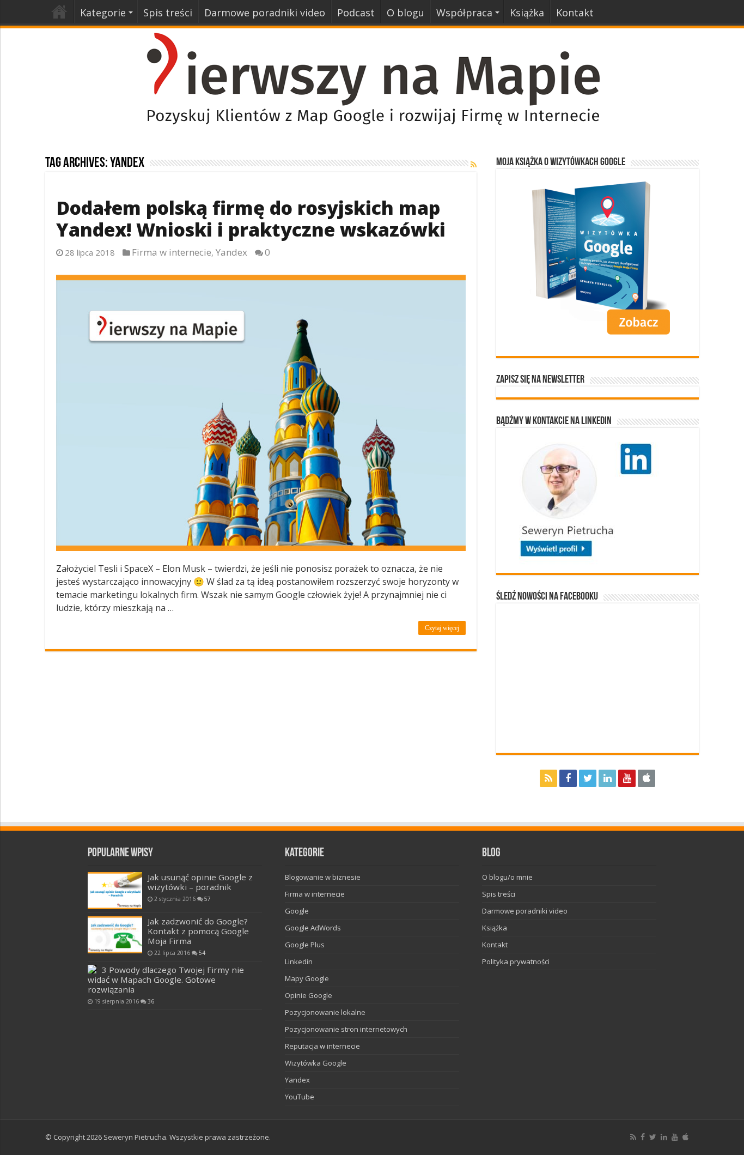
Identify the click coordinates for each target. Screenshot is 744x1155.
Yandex (231, 252)
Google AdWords (313, 928)
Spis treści (167, 12)
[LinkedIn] (607, 778)
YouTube (299, 1097)
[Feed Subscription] (474, 164)
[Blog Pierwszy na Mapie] (372, 78)
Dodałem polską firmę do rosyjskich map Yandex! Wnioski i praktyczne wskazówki (251, 218)
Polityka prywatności (516, 961)
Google (297, 911)
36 (151, 1001)
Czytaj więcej (442, 628)
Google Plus (305, 945)
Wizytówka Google (315, 1063)
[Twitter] (587, 778)
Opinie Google (308, 995)
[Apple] (646, 778)
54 (202, 953)
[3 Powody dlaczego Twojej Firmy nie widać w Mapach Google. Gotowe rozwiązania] (92, 969)
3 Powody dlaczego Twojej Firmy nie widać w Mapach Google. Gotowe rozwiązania (166, 979)
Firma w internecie (171, 252)
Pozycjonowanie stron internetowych (346, 1029)
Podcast (356, 12)
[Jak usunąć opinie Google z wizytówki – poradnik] (115, 890)
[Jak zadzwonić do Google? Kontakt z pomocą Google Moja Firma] (115, 934)
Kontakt (575, 12)
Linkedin (299, 961)
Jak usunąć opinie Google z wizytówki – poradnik (200, 882)
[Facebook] (568, 778)
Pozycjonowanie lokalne (325, 1012)
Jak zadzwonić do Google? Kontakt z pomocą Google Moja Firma (198, 931)
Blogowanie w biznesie (323, 877)
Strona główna (59, 11)
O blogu (405, 12)
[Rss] (548, 778)
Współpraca (464, 12)
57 (207, 899)
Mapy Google (307, 978)
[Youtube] (627, 778)
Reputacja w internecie (322, 1046)
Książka (527, 12)
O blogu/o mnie (507, 877)
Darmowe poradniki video (264, 12)
